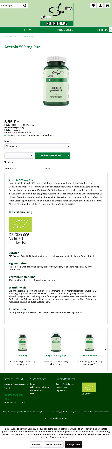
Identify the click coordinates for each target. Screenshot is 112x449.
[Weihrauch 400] (89, 342)
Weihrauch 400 (89, 355)
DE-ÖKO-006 (87, 393)
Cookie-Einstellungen (65, 384)
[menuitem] (14, 5)
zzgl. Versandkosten (22, 132)
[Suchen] (25, 5)
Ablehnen (36, 444)
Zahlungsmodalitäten (39, 387)
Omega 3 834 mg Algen (56, 355)
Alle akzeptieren (54, 444)
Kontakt (33, 384)
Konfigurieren (73, 444)
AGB (32, 393)
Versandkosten (49, 412)
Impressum (61, 390)
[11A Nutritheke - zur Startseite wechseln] (57, 14)
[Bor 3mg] (22, 342)
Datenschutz (61, 387)
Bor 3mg (23, 355)
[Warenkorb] (107, 5)
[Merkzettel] (93, 5)
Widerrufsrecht (36, 390)
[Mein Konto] (100, 5)
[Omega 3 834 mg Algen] (56, 342)
